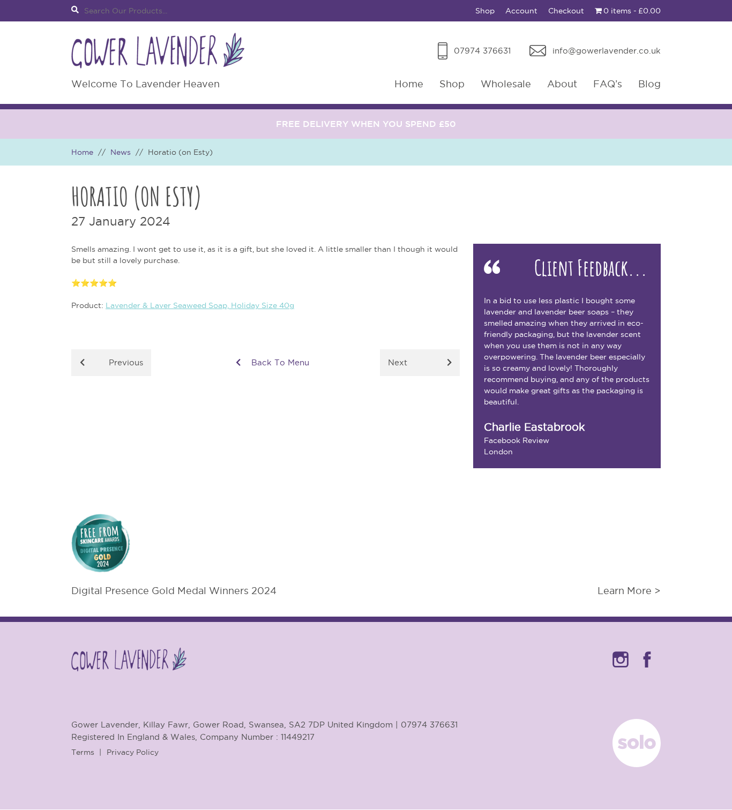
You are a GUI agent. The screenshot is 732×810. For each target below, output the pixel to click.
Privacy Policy (133, 752)
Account (521, 10)
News (120, 152)
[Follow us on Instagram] (620, 669)
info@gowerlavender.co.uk (606, 50)
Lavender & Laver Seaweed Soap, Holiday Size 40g (200, 305)
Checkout (566, 10)
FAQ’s (607, 84)
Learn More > (629, 591)
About (562, 84)
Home (408, 84)
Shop (485, 10)
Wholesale (506, 84)
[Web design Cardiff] (637, 764)
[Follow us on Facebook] (647, 669)
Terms (82, 752)
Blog (649, 84)
